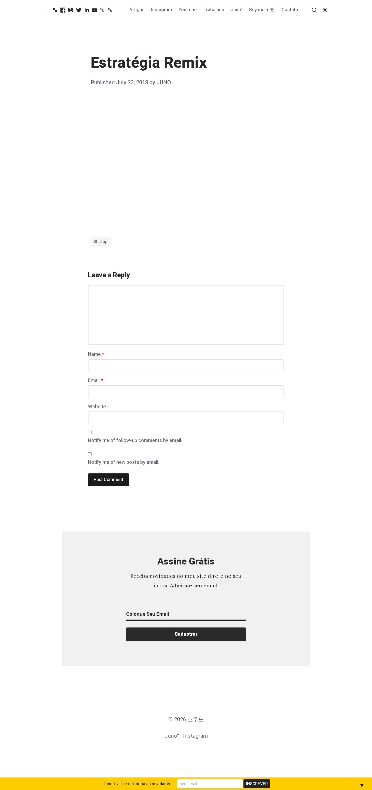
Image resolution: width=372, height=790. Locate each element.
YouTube (188, 9)
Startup (101, 242)
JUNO (164, 82)
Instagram (161, 9)
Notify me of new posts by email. (123, 462)
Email (95, 380)
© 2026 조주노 (186, 719)
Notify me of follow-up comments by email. (135, 440)
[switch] (324, 10)
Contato (290, 9)
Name (96, 354)
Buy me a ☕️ (262, 9)
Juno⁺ (237, 9)
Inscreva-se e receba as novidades (137, 784)
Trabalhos (213, 9)
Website (97, 406)
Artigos (137, 9)
